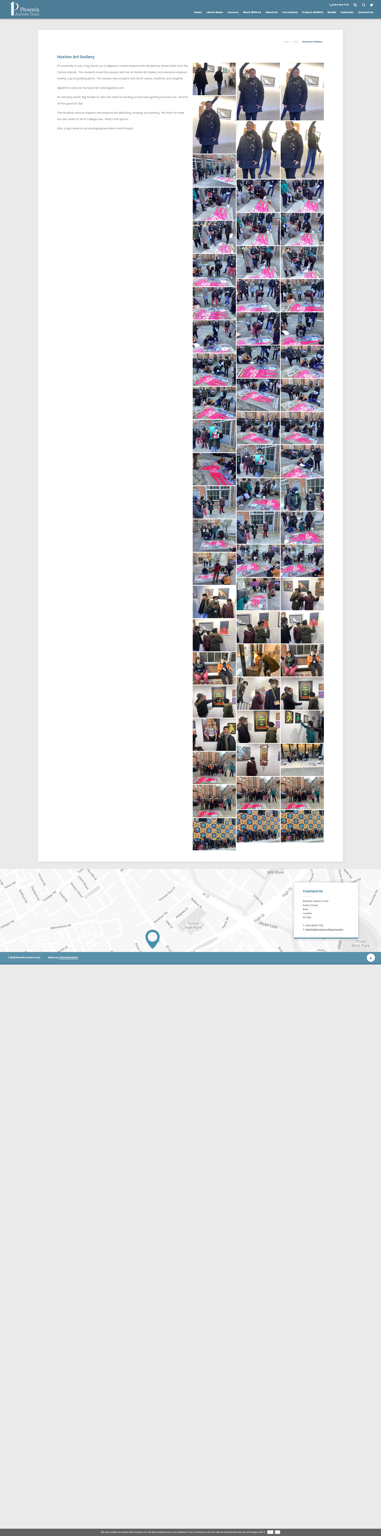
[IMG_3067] (258, 461)
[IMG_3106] (258, 826)
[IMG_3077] (214, 535)
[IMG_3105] (214, 801)
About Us (272, 12)
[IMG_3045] (214, 204)
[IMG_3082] (302, 594)
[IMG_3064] (258, 428)
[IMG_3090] (258, 693)
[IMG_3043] (258, 196)
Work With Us (252, 12)
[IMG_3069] (214, 469)
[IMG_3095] (214, 734)
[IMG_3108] (214, 834)
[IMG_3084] (258, 627)
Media (332, 12)
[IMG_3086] (214, 635)
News (295, 41)
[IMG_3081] (258, 594)
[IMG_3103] (258, 793)
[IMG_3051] (214, 270)
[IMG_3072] (302, 494)
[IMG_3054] (214, 303)
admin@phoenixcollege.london (324, 929)
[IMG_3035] (258, 91)
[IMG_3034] (214, 79)
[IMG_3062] (302, 395)
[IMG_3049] (258, 262)
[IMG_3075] (258, 527)
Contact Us (365, 12)
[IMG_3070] (258, 494)
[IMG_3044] (302, 196)
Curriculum (290, 12)
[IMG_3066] (214, 436)
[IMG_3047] (302, 229)
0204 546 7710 (340, 5)
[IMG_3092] (214, 701)
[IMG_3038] (258, 150)
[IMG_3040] (214, 170)
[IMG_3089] (214, 668)
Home (198, 12)
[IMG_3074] (214, 502)
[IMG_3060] (214, 369)
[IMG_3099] (302, 760)
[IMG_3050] (302, 262)
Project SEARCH (312, 12)
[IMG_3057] (214, 336)
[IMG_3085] (302, 627)
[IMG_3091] (302, 693)
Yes (270, 1532)
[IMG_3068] (302, 461)
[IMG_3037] (214, 125)
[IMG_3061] (258, 395)
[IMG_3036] (302, 91)
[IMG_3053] (302, 295)
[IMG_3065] (302, 428)
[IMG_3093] (258, 726)
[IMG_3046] (258, 229)
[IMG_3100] (214, 768)
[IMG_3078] (258, 561)
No (277, 1532)
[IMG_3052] (258, 295)
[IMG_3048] (214, 237)
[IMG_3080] (214, 569)
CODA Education (68, 957)
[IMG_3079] (302, 561)
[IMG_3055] (258, 328)
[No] (377, 1532)
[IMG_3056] (302, 328)
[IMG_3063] (214, 403)
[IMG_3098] (258, 760)
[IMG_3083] (214, 602)
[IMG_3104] (302, 793)
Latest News (214, 12)
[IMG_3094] (302, 726)
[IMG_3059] (302, 361)
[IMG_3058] (258, 361)
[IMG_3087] (258, 660)
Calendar (347, 12)
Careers (233, 12)
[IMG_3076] (302, 527)
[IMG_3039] (302, 150)
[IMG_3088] (302, 660)
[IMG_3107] (302, 826)
